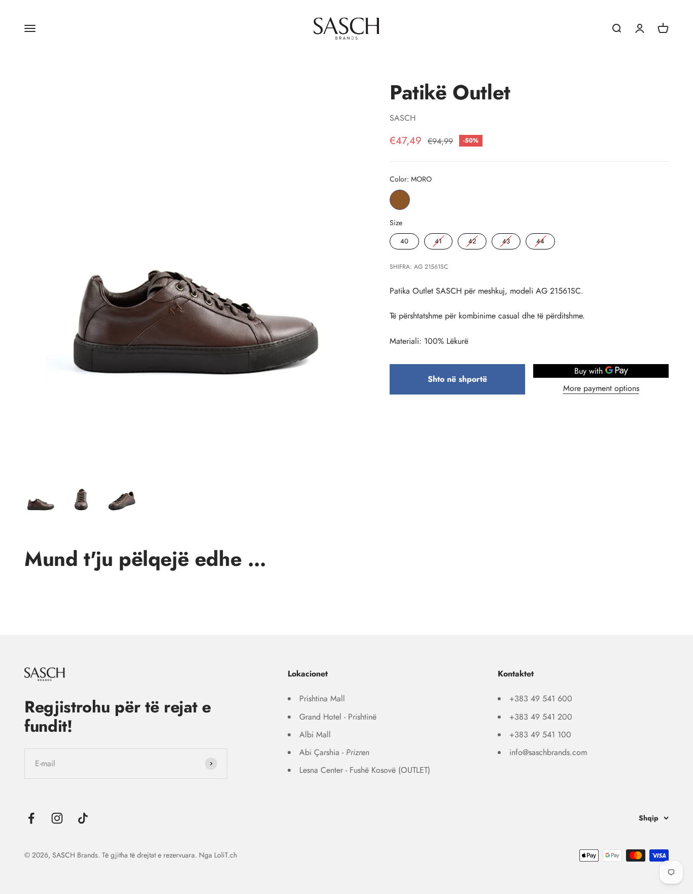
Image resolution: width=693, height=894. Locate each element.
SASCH (402, 118)
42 (472, 239)
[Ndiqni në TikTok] (83, 818)
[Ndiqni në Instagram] (57, 818)
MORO (400, 199)
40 (404, 239)
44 (540, 239)
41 (438, 239)
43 (506, 239)
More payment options (601, 388)
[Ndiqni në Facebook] (31, 818)
